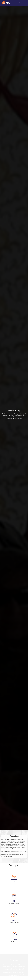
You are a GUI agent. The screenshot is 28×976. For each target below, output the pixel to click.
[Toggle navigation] (24, 2)
